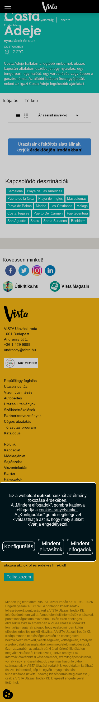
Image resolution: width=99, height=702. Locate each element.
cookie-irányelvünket (58, 510)
